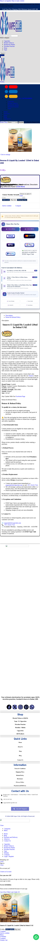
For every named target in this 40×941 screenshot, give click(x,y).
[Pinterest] (26, 707)
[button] (22, 200)
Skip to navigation (6, 1)
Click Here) (21, 187)
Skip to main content (18, 1)
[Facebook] (9, 707)
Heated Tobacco (9, 43)
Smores (31, 376)
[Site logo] (11, 34)
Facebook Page (20, 396)
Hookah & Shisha (9, 44)
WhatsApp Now (22, 200)
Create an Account (5, 871)
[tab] (9, 315)
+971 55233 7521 (32, 485)
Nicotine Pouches (9, 46)
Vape (5, 50)
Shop (5, 48)
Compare (7, 854)
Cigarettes (7, 41)
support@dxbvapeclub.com (14, 485)
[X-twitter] (14, 707)
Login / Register (9, 856)
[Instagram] (20, 707)
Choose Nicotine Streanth (10, 195)
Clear (21, 195)
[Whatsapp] (32, 707)
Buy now (13, 200)
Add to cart (6, 200)
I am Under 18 (15, 892)
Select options (9, 929)
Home (2, 122)
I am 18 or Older (5, 892)
